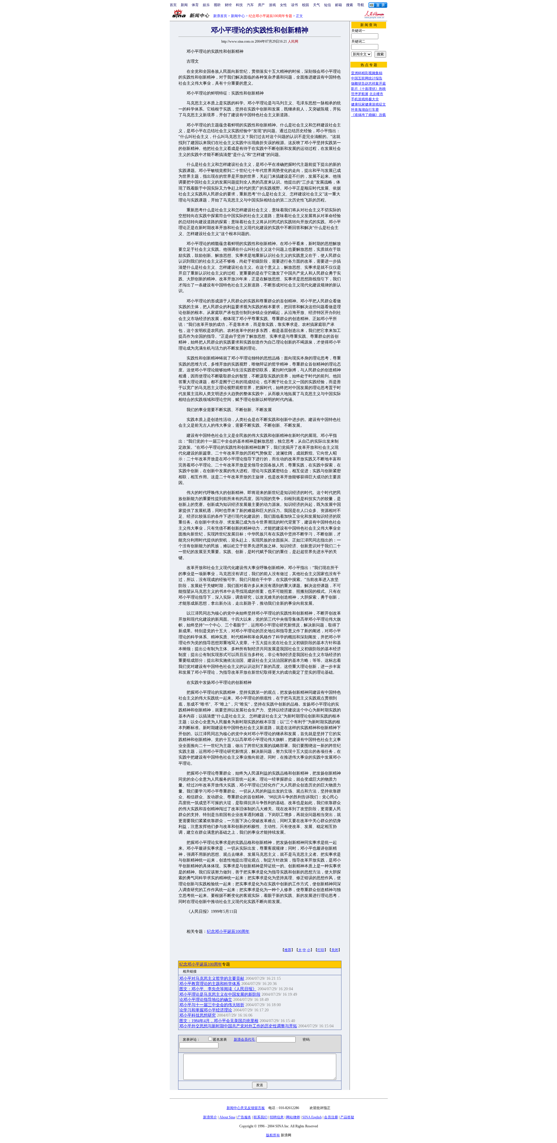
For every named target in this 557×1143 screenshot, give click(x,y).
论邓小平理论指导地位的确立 (205, 999)
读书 (294, 5)
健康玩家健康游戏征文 (368, 104)
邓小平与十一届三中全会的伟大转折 (211, 1005)
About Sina (227, 1117)
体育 (195, 5)
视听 (217, 5)
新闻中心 (238, 16)
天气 (316, 5)
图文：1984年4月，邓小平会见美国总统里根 (218, 1021)
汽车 (250, 5)
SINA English (312, 1117)
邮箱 (338, 5)
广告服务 (244, 1117)
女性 (283, 5)
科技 (239, 5)
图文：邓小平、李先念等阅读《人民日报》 (217, 989)
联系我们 (260, 1117)
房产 (261, 5)
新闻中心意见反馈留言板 (246, 1108)
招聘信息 (277, 1117)
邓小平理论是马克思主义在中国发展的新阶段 (220, 994)
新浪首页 (220, 16)
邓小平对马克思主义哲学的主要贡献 (211, 978)
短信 (327, 5)
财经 (228, 5)
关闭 (334, 950)
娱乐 (206, 5)
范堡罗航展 (359, 94)
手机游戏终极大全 (365, 99)
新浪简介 (210, 1117)
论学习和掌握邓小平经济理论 (205, 1010)
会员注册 (331, 1117)
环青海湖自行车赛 (365, 110)
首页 (173, 5)
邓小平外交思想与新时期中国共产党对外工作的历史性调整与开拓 (238, 1026)
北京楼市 (376, 94)
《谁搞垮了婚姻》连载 (368, 115)
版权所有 (273, 1135)
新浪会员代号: (245, 1039)
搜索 (349, 5)
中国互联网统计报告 (366, 78)
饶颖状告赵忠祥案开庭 (368, 83)
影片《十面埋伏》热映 (368, 89)
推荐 (287, 950)
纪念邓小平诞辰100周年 (228, 931)
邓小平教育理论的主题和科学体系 (209, 984)
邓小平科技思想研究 (197, 1015)
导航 (360, 5)
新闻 (184, 5)
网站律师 (293, 1117)
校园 (305, 5)
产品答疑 (347, 1117)
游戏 (272, 5)
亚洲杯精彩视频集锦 (366, 73)
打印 (320, 950)
